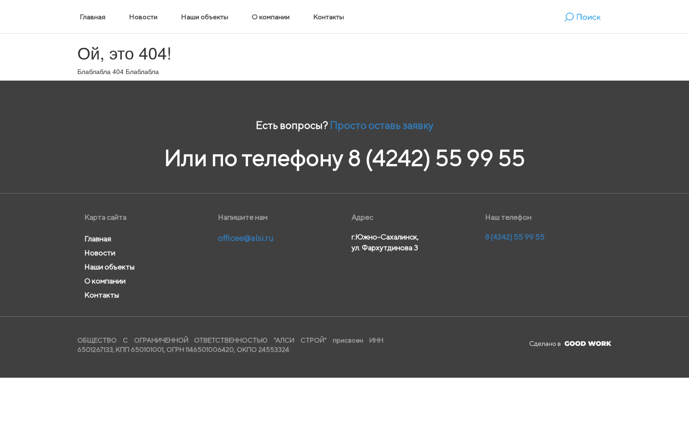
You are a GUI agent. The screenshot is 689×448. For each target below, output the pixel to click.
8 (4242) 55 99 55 (436, 157)
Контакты (328, 17)
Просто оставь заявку (382, 125)
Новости (143, 17)
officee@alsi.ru (246, 238)
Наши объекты (204, 17)
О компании (271, 17)
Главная (92, 17)
